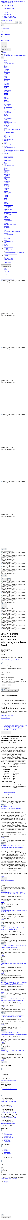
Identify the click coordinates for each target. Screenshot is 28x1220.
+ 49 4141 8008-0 (9, 1196)
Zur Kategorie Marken (9, 132)
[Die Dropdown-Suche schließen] (20, 22)
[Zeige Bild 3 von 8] (4, 551)
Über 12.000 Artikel (9, 8)
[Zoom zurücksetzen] (5, 579)
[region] (14, 455)
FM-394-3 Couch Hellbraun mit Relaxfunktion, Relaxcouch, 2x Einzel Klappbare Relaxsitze (12, 846)
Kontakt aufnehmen (5, 718)
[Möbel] (12, 129)
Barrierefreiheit (7, 1141)
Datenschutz (7, 1140)
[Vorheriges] (2, 549)
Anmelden (3, 52)
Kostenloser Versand (9, 5)
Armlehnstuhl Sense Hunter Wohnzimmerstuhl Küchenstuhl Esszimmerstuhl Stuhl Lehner (12, 1015)
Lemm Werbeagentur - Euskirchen (9, 1178)
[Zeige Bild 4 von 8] (6, 551)
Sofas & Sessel (7, 1153)
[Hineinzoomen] (9, 579)
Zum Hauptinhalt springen (7, 1)
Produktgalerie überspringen (7, 794)
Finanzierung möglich (9, 6)
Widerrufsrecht (7, 1136)
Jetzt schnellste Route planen (10, 1089)
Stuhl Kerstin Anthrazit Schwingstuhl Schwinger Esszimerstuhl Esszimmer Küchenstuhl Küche (12, 999)
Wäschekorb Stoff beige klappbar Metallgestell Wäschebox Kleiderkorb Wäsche (12, 928)
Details (2, 837)
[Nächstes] (5, 549)
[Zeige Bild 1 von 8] (1, 551)
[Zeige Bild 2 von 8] (2, 551)
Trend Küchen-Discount (10, 17)
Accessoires (7, 1152)
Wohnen (6, 1150)
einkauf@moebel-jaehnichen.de (8, 1117)
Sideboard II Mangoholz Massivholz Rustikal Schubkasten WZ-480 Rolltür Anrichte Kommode (13, 893)
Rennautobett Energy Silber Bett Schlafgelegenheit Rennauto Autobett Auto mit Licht (13, 946)
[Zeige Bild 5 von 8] (7, 551)
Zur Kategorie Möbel (9, 63)
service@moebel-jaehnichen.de (8, 1112)
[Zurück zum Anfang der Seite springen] (2, 1215)
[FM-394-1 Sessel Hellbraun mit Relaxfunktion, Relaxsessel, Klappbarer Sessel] (14, 281)
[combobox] (8, 23)
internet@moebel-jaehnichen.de (8, 1080)
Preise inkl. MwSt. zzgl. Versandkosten (10, 659)
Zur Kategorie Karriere (9, 147)
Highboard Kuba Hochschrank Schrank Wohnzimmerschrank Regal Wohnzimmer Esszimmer (14, 1033)
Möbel (5, 1149)
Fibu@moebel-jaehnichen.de (8, 1123)
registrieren (6, 54)
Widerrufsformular (8, 1137)
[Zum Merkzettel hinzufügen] (3, 805)
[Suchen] (16, 22)
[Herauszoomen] (2, 579)
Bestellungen (23, 55)
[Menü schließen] (4, 65)
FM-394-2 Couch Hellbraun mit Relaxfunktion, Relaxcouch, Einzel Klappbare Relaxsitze (12, 807)
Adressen (17, 55)
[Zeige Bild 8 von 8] (12, 551)
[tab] (15, 727)
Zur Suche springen (19, 1)
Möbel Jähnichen (8, 14)
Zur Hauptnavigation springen (13, 2)
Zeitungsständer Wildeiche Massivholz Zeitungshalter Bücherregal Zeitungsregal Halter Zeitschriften (14, 983)
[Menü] (2, 57)
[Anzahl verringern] (3, 685)
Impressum (6, 1139)
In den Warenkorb (5, 688)
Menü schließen (7, 49)
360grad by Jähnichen (9, 16)
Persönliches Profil (10, 55)
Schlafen (6, 1154)
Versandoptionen (8, 1134)
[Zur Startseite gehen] (6, 20)
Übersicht (3, 55)
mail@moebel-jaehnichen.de (8, 1106)
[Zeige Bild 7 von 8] (10, 551)
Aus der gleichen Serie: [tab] (9, 792)
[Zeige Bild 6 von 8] (9, 551)
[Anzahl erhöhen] (9, 685)
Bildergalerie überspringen (7, 279)
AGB (5, 1133)
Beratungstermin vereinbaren (8, 715)
